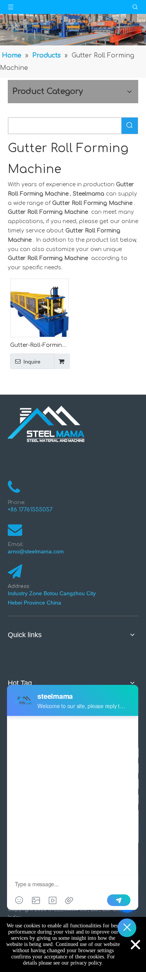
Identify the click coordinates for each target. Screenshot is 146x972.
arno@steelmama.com (37, 551)
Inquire (31, 362)
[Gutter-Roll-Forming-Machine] (40, 307)
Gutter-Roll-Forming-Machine (39, 346)
